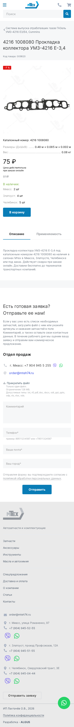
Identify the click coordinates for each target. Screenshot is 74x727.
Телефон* (12, 432)
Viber (55, 365)
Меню (4, 5)
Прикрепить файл (18, 383)
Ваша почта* (14, 449)
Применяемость (48, 234)
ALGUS (25, 722)
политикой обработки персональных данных (32, 478)
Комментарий (15, 406)
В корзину (16, 212)
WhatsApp (61, 365)
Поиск (67, 14)
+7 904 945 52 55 (59, 5)
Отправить (37, 489)
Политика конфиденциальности (23, 715)
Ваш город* (13, 463)
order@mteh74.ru (21, 373)
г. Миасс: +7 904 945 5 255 (30, 365)
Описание (16, 234)
